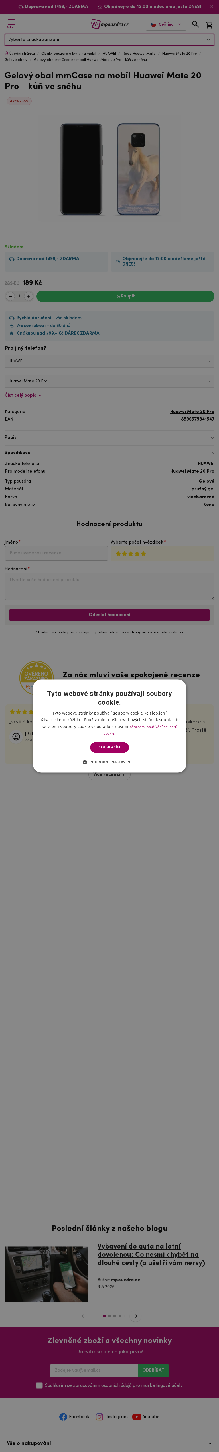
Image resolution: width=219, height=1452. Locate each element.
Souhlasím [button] (109, 747)
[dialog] (109, 725)
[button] (109, 762)
